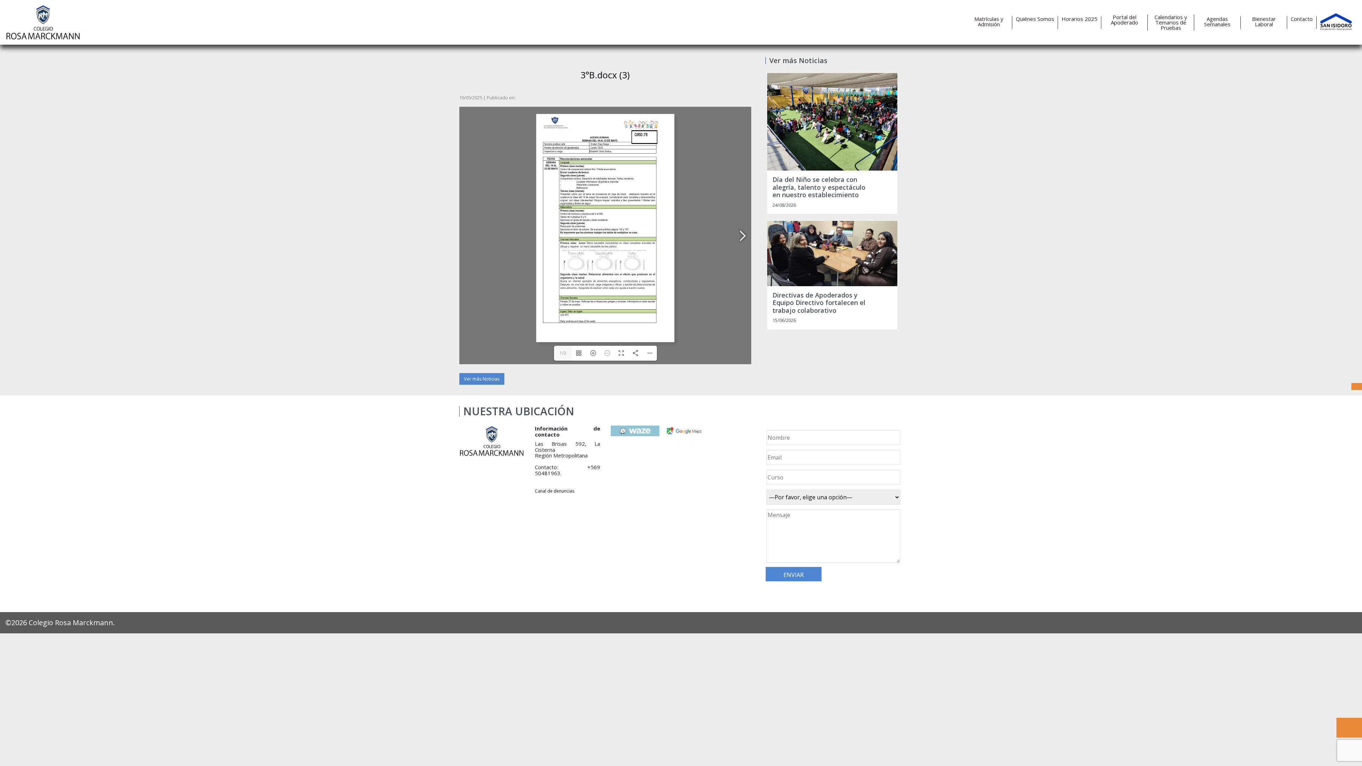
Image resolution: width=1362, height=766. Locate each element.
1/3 (563, 353)
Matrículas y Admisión (988, 21)
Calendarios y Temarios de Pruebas (1171, 22)
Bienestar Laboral (1264, 21)
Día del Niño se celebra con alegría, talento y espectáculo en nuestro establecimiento (819, 187)
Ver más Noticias (482, 379)
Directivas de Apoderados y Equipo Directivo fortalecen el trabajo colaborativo (819, 303)
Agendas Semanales (1217, 21)
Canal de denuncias (554, 491)
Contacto (1302, 19)
